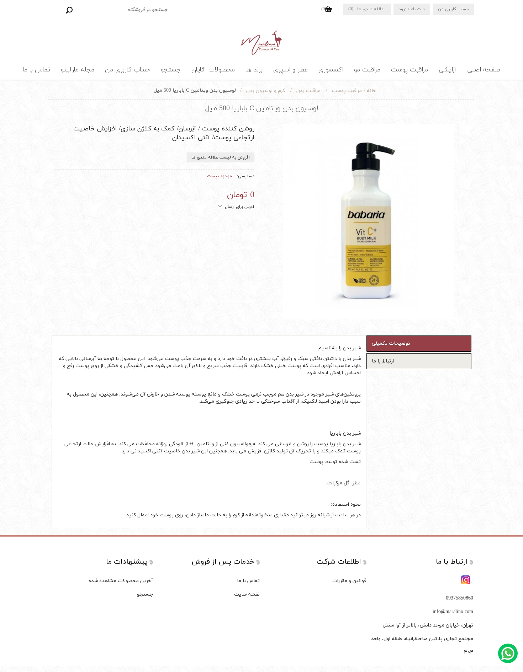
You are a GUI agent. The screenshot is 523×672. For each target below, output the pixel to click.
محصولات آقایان (213, 69)
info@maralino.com (453, 611)
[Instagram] (466, 580)
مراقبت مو (367, 69)
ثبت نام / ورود (412, 9)
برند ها (254, 69)
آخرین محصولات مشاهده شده (121, 580)
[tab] (418, 343)
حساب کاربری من (453, 9)
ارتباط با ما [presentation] (383, 361)
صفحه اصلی (483, 69)
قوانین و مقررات (349, 580)
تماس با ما (36, 69)
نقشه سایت (247, 594)
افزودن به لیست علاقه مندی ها (220, 157)
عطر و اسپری (290, 69)
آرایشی (447, 69)
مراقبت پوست (409, 69)
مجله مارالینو (77, 69)
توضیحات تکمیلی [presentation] (391, 343)
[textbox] (116, 10)
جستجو (69, 10)
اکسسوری (330, 69)
